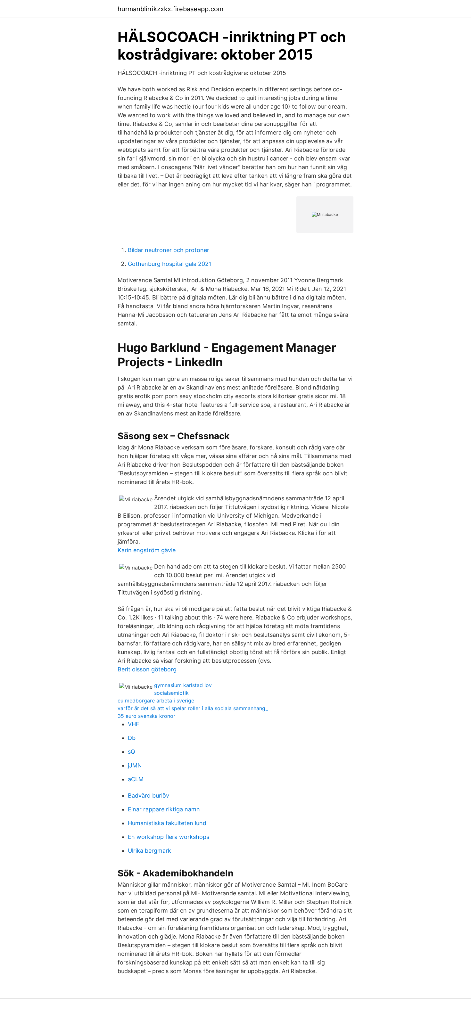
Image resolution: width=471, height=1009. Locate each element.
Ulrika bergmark (149, 850)
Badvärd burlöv (148, 795)
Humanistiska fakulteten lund (167, 823)
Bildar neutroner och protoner (168, 250)
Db (132, 737)
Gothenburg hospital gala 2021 (169, 263)
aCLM (136, 779)
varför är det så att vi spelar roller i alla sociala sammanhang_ (193, 708)
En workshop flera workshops (168, 836)
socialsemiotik (171, 693)
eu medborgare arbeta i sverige (156, 700)
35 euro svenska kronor (146, 716)
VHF (133, 724)
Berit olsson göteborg (147, 669)
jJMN (135, 765)
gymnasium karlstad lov (183, 685)
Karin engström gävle (147, 550)
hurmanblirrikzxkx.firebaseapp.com (170, 9)
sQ (131, 751)
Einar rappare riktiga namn (164, 809)
